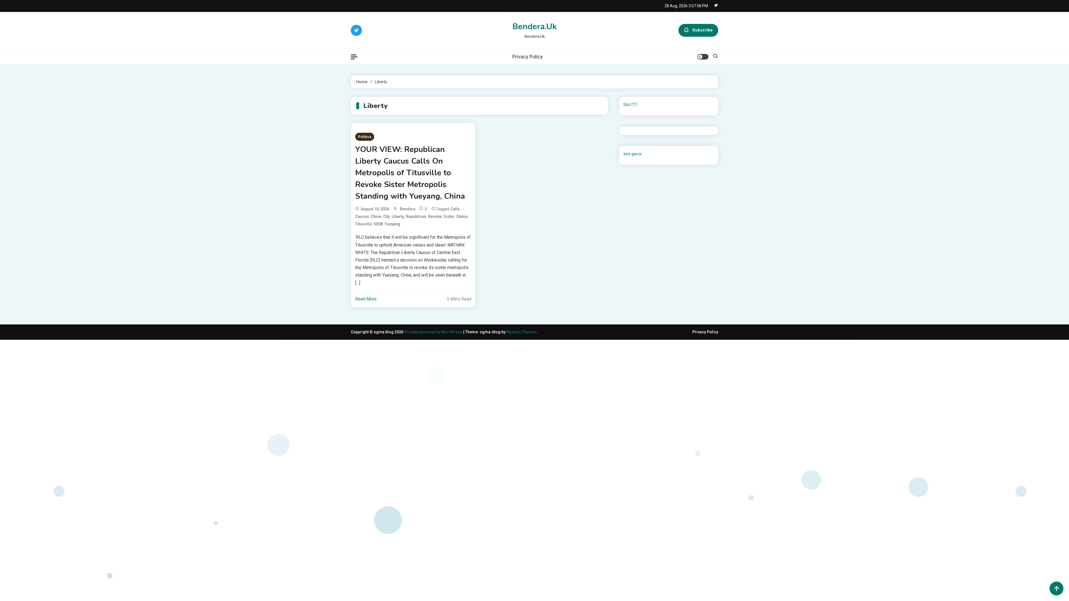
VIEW (378, 224)
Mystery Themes (521, 332)
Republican (416, 216)
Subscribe (702, 30)
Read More (366, 299)
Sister (448, 216)
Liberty (398, 216)
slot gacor (632, 153)
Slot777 (630, 104)
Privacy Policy (527, 57)
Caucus (362, 216)
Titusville (363, 224)
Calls (455, 209)
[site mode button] (702, 57)
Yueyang (392, 224)
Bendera (407, 209)
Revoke (435, 216)
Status (462, 216)
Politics (364, 137)
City (386, 216)
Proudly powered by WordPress (433, 332)
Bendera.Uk (535, 26)
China (376, 216)
